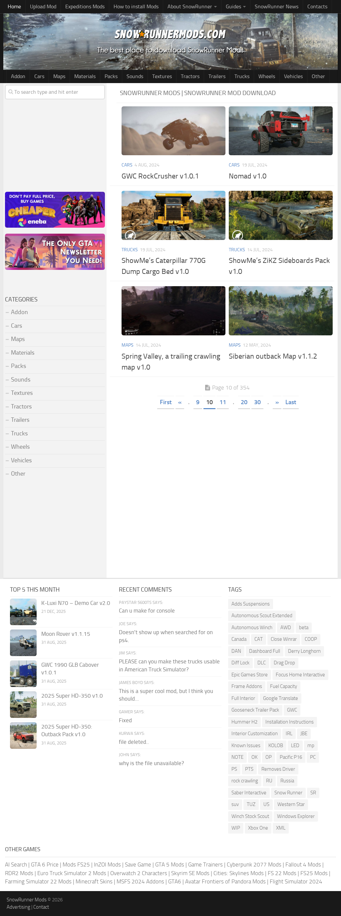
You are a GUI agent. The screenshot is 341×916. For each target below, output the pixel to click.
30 (257, 402)
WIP (235, 828)
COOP (311, 639)
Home (14, 6)
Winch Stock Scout (250, 816)
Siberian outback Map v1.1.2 (273, 356)
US (266, 804)
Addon (18, 76)
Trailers (216, 76)
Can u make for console (147, 610)
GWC (292, 710)
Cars (39, 76)
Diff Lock (240, 663)
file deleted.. (134, 742)
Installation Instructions (289, 722)
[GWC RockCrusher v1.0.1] (173, 130)
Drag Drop (284, 663)
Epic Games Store (249, 675)
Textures (162, 76)
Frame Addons (246, 686)
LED (295, 745)
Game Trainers (205, 864)
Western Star (291, 804)
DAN (236, 651)
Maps (59, 76)
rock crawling (244, 781)
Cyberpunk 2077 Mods (254, 864)
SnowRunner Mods (27, 900)
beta (303, 627)
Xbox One (258, 828)
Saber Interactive (248, 793)
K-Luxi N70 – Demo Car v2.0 (75, 603)
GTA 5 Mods (169, 864)
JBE (303, 734)
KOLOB (275, 745)
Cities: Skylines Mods (238, 873)
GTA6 (174, 881)
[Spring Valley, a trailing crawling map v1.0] (173, 310)
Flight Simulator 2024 (296, 881)
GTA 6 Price (45, 864)
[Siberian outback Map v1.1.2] (281, 310)
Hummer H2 (244, 722)
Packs (111, 76)
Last (290, 402)
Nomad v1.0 (247, 176)
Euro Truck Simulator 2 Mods (71, 873)
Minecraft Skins (94, 881)
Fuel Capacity (283, 686)
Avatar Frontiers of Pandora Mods (225, 881)
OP (268, 757)
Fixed (125, 720)
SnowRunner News (276, 6)
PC (313, 757)
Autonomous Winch (251, 627)
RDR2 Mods (19, 873)
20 (244, 402)
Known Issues (245, 745)
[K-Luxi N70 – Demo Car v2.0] (23, 612)
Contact (41, 907)
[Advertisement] (227, 460)
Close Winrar (284, 639)
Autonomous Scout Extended (261, 616)
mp (310, 745)
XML (280, 828)
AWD (285, 627)
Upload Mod (43, 6)
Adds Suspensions (250, 604)
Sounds (135, 76)
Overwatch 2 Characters (138, 873)
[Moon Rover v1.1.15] (23, 643)
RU (269, 781)
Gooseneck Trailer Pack (255, 710)
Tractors (190, 76)
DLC (261, 663)
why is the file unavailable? (151, 763)
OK (254, 757)
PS (234, 769)
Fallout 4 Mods (303, 864)
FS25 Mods (314, 873)
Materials (85, 76)
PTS (249, 769)
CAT (258, 639)
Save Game (138, 864)
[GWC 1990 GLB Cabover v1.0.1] (23, 673)
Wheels (266, 76)
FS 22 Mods (282, 873)
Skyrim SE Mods (190, 873)
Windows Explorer (296, 816)
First (165, 402)
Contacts (317, 6)
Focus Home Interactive (300, 675)
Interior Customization (254, 734)
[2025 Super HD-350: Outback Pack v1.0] (23, 735)
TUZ (251, 804)
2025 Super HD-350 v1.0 (72, 695)
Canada (238, 639)
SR (313, 793)
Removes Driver (278, 769)
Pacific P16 (291, 757)
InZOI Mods (107, 864)
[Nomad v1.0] (281, 130)
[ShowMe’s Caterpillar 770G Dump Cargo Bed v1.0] (173, 215)
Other (318, 76)
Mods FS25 (76, 864)
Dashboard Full (264, 651)
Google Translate (280, 698)
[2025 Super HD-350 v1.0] (23, 704)
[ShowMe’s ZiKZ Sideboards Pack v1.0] (281, 215)
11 (222, 402)
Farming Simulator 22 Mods (38, 881)
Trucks (241, 76)
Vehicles (293, 76)
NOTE (237, 757)
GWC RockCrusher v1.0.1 (160, 176)
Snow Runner (288, 793)
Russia (287, 781)
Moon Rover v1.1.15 (65, 633)
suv (235, 804)
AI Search (16, 864)
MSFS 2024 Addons (140, 881)
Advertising (18, 907)
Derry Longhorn (304, 651)
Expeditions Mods (85, 6)
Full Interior (243, 698)
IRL (289, 734)
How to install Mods (136, 6)
